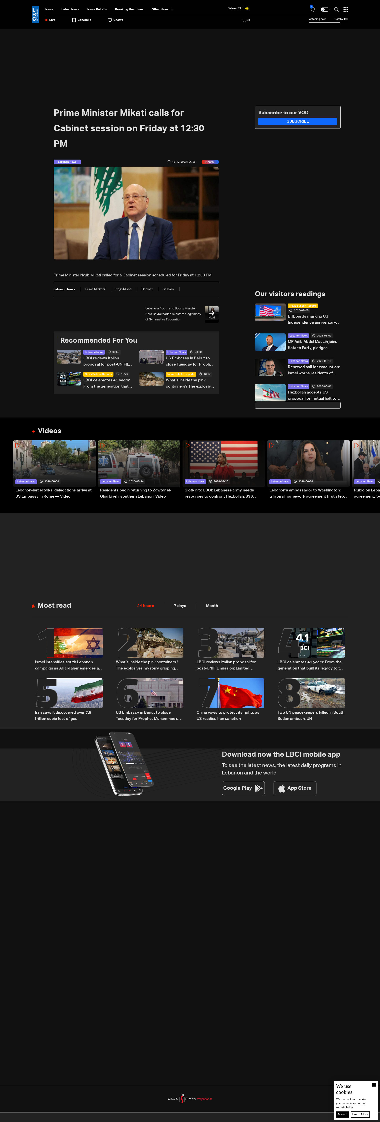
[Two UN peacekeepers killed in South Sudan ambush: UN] (311, 700)
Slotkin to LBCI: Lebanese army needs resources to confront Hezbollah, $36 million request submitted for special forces (224, 494)
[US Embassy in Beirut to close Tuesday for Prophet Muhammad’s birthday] (150, 700)
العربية (246, 20)
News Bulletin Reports (98, 374)
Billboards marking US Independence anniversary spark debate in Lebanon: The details (312, 320)
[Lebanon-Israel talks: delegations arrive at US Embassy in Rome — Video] (54, 470)
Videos (49, 431)
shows (118, 20)
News (49, 9)
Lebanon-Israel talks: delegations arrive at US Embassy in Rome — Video (53, 493)
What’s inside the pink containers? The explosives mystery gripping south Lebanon (190, 384)
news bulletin (97, 9)
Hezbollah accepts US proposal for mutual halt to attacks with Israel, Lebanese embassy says (312, 396)
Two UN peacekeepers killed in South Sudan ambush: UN (311, 716)
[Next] (374, 470)
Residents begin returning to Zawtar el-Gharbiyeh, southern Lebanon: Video (135, 493)
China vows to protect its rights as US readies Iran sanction (228, 716)
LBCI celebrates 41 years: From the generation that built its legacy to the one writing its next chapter (106, 384)
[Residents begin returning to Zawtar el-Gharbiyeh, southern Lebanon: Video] (139, 470)
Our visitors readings (290, 294)
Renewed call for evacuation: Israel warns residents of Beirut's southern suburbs (314, 370)
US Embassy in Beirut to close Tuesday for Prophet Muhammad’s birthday (190, 362)
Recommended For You (98, 340)
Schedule (84, 20)
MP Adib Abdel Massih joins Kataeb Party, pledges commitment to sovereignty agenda (313, 345)
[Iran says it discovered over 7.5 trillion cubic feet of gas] (69, 700)
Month (212, 606)
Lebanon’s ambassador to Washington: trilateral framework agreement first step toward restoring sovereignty (306, 494)
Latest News (70, 9)
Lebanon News (94, 352)
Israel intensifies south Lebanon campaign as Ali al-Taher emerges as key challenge (68, 665)
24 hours (145, 606)
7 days (180, 606)
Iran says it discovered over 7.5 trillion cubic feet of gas (63, 716)
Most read (54, 605)
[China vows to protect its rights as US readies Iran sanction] (230, 700)
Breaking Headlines (129, 9)
